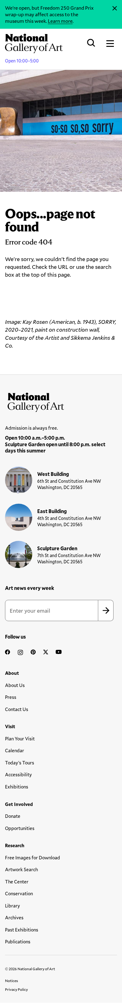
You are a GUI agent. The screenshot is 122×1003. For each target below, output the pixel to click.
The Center (16, 881)
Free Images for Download (32, 857)
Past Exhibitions (21, 929)
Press (10, 697)
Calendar (14, 750)
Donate (12, 816)
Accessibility (18, 774)
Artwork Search (21, 869)
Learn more (60, 20)
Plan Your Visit (20, 738)
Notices (11, 980)
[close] (114, 8)
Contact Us (16, 709)
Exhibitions (16, 786)
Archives (14, 917)
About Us (15, 685)
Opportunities (19, 828)
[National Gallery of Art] (61, 401)
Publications (17, 941)
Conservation (19, 893)
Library (12, 905)
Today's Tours (19, 762)
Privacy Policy (16, 989)
